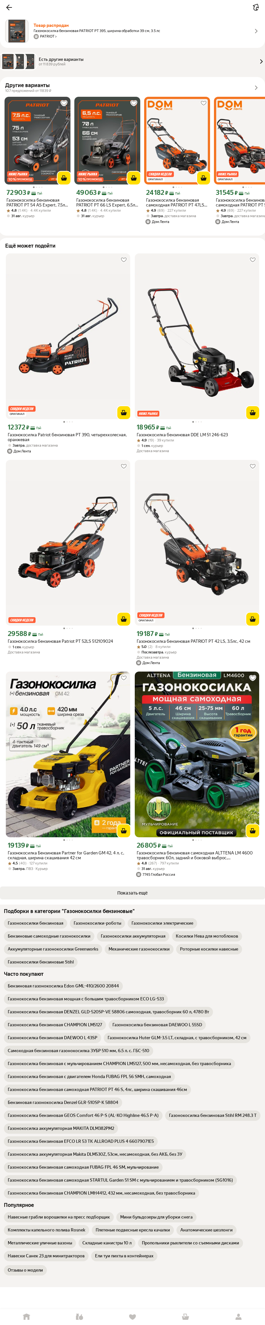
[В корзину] (64, 178)
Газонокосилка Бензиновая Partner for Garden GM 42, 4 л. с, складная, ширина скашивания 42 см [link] (66, 855)
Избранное (132, 1317)
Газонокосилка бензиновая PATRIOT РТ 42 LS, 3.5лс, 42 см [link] (193, 641)
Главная (26, 1317)
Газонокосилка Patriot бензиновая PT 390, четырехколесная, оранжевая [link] (67, 437)
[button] (9, 7)
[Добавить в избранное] (64, 103)
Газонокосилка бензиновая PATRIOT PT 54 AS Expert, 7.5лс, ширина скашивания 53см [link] (37, 202)
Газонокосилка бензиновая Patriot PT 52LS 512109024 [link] (60, 641)
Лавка (79, 1317)
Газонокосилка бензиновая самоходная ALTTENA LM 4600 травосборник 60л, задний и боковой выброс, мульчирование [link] (195, 855)
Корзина (185, 1317)
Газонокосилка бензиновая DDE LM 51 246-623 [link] (182, 434)
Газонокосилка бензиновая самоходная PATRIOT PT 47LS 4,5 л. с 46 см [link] (175, 202)
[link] (35, 923)
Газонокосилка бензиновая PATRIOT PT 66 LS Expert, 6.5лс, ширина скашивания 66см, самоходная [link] (107, 202)
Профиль (238, 1317)
